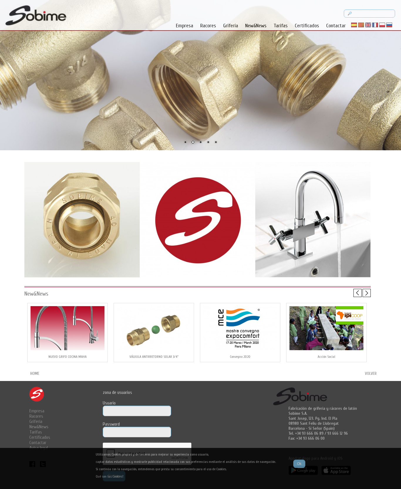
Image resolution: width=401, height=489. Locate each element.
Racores (208, 26)
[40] (197, 277)
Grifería (230, 26)
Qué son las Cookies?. (110, 476)
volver (371, 373)
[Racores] (82, 277)
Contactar (336, 26)
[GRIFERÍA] (312, 277)
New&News (256, 26)
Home (34, 373)
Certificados (307, 26)
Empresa (184, 26)
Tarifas (281, 26)
